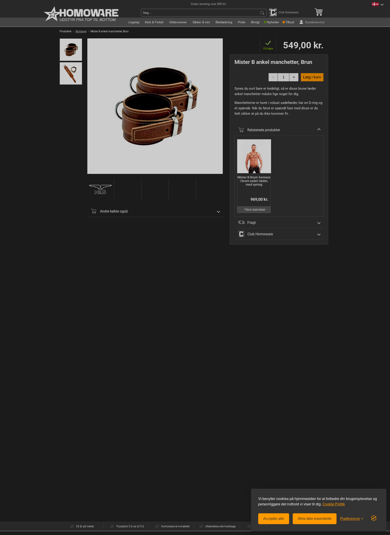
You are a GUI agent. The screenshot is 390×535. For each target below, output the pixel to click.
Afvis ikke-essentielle (315, 519)
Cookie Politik (334, 504)
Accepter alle (273, 519)
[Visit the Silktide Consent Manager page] (373, 518)
